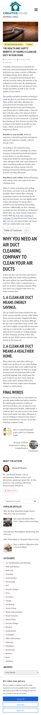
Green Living (11, 608)
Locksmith (10, 634)
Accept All (20, 699)
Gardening (10, 604)
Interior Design (12, 623)
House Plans (11, 619)
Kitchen (9, 627)
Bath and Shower (13, 566)
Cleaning (29, 44)
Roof (7, 657)
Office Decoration (13, 638)
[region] (20, 696)
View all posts (11, 491)
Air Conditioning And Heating (13, 44)
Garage (8, 600)
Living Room (11, 631)
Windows (9, 661)
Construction (11, 578)
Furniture (10, 597)
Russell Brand (25, 59)
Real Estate (10, 649)
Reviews (9, 653)
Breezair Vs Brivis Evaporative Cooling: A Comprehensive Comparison (23, 446)
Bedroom (9, 570)
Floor (8, 593)
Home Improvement (14, 612)
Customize (20, 705)
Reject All (20, 710)
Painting (9, 642)
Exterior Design (12, 589)
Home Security (12, 615)
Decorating (10, 581)
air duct (11, 99)
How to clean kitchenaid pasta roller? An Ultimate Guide (23, 432)
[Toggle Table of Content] (25, 231)
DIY (7, 585)
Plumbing (10, 646)
